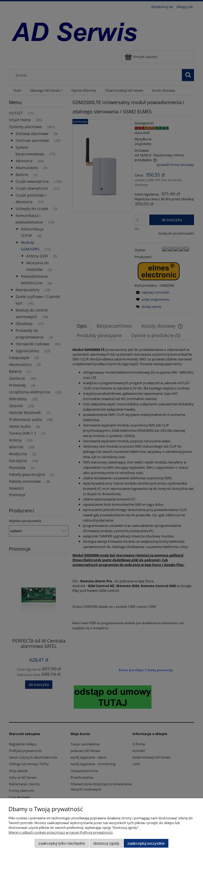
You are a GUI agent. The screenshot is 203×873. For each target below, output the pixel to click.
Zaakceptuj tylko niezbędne (61, 843)
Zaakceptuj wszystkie (146, 843)
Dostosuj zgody (106, 843)
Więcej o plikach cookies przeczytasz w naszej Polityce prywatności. (60, 832)
